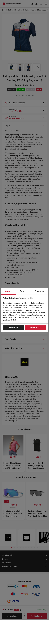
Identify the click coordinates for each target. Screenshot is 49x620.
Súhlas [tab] (8, 291)
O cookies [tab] (39, 291)
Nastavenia (13, 328)
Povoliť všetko (35, 328)
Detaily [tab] (23, 291)
